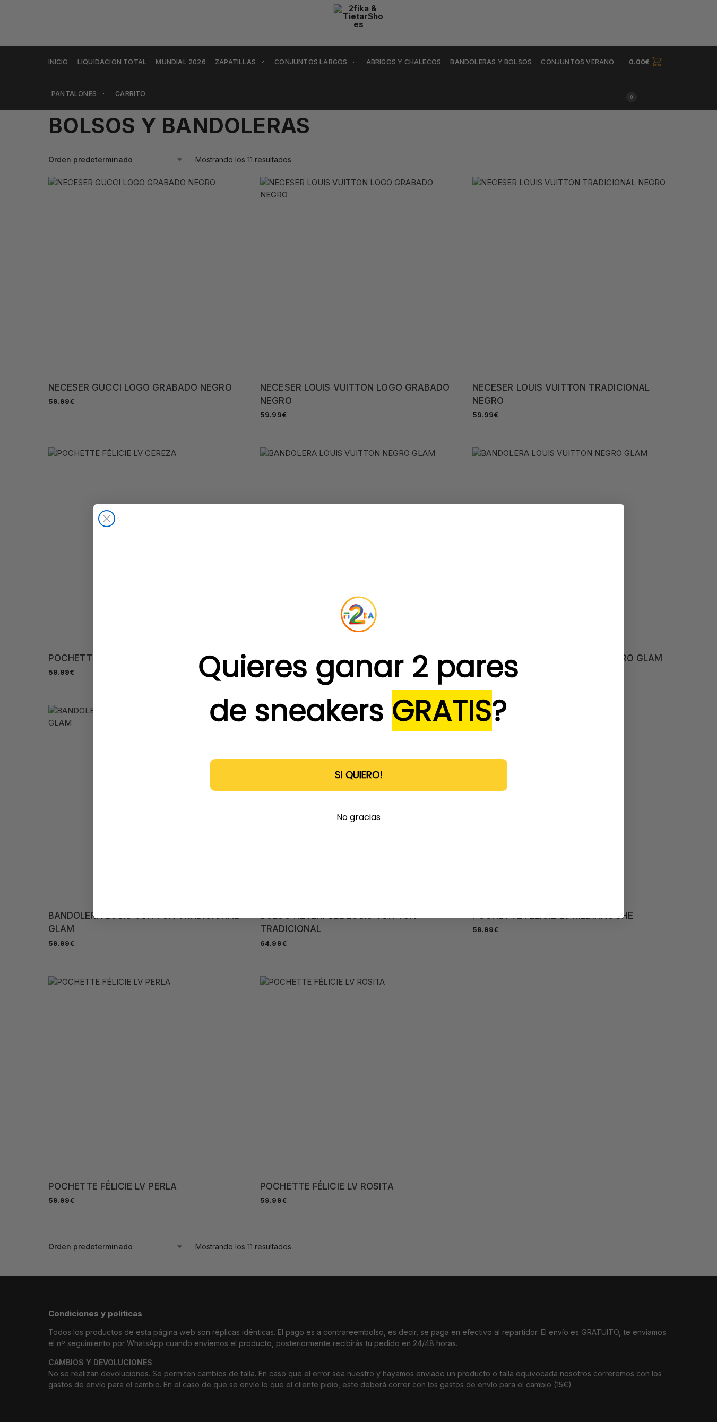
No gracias (358, 817)
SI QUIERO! (359, 774)
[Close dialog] (107, 519)
